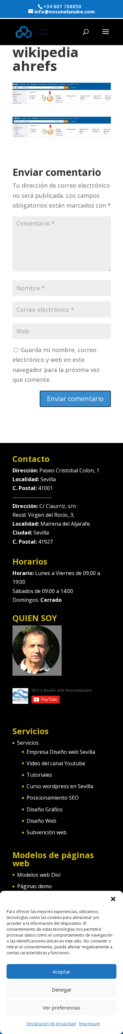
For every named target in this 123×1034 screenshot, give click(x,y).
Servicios (28, 742)
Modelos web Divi (38, 874)
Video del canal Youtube (56, 763)
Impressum (89, 1023)
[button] (113, 899)
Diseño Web (41, 820)
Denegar (62, 989)
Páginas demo (34, 886)
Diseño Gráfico (45, 809)
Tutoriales (39, 774)
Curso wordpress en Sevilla (60, 786)
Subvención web (47, 832)
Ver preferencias (61, 1007)
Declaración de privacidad (51, 1023)
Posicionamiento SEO (53, 797)
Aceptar (62, 971)
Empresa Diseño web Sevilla (61, 751)
